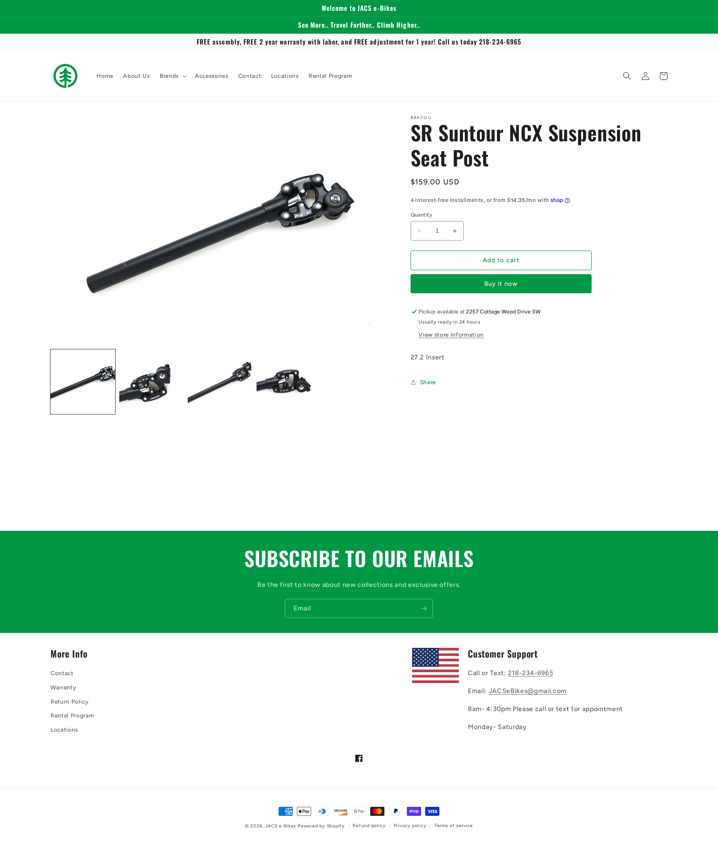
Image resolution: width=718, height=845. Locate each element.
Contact (62, 673)
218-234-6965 (530, 673)
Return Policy (69, 701)
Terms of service (454, 825)
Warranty (63, 687)
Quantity (422, 214)
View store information (451, 334)
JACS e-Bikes (280, 826)
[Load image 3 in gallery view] (220, 381)
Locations (64, 729)
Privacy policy (410, 825)
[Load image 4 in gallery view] (289, 381)
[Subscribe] (424, 608)
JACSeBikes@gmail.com (528, 691)
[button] (172, 76)
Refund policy (369, 825)
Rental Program (72, 715)
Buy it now (501, 284)
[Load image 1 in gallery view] (82, 381)
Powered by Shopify (321, 826)
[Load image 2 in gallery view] (151, 381)
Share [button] (428, 382)
